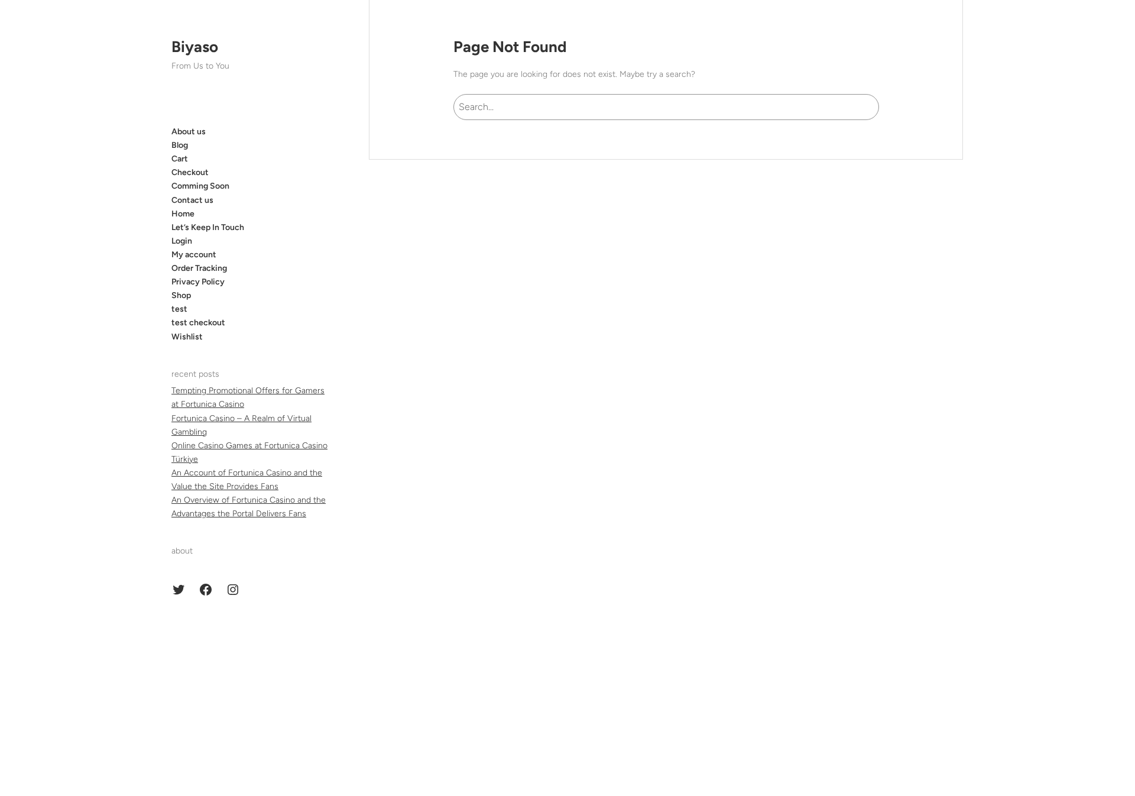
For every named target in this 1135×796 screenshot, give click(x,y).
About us (188, 132)
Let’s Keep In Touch (207, 227)
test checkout (198, 323)
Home (182, 214)
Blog (179, 145)
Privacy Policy (198, 282)
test (179, 309)
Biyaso (194, 46)
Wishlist (187, 337)
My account (193, 255)
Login (181, 241)
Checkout (190, 172)
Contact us (192, 200)
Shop (181, 295)
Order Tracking (199, 268)
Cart (179, 159)
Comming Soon (200, 186)
